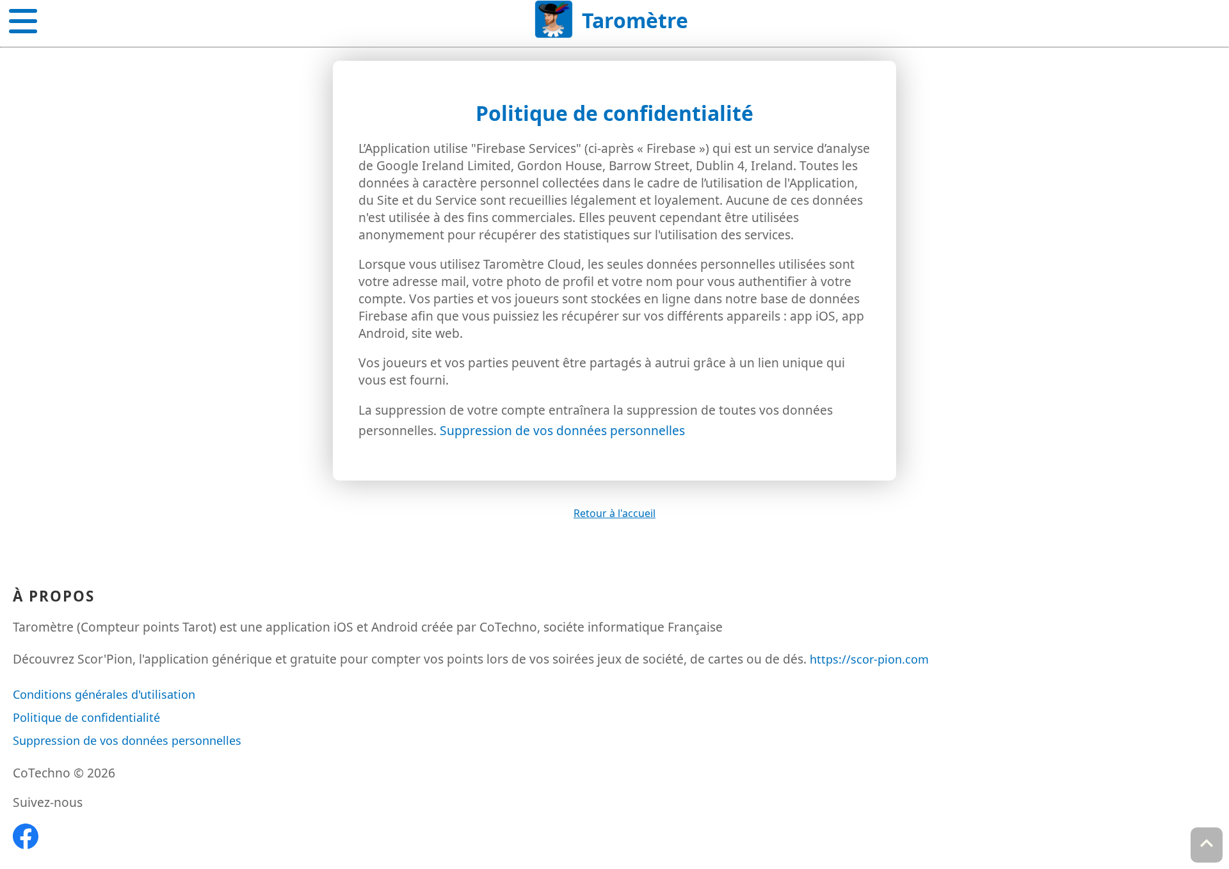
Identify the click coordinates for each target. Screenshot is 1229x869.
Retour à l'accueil (614, 513)
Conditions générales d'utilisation (104, 694)
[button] (23, 18)
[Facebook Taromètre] (25, 844)
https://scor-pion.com (869, 659)
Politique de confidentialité (86, 717)
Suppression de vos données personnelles (562, 430)
